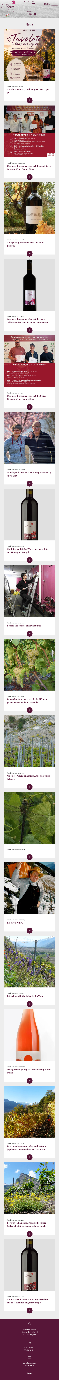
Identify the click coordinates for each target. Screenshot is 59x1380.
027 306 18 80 (29, 1347)
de (29, 2)
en (33, 2)
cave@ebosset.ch (29, 1363)
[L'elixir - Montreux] (29, 1372)
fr (24, 2)
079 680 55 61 (28, 1350)
